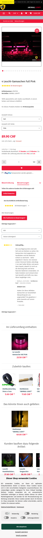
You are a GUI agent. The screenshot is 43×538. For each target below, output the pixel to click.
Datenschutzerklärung (8, 507)
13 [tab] (27, 70)
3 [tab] (7, 70)
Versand (18, 141)
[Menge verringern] (4, 162)
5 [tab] (11, 70)
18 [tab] (38, 70)
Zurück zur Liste (8, 21)
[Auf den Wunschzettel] (37, 31)
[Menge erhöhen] (39, 162)
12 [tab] (25, 70)
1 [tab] (2, 70)
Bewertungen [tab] (23, 183)
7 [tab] (15, 70)
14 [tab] (29, 70)
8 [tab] (17, 70)
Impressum (20, 507)
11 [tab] (23, 70)
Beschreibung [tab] (8, 183)
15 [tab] (32, 70)
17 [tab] (36, 70)
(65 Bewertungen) (16, 86)
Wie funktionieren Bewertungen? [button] (14, 218)
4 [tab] (9, 70)
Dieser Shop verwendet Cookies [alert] (21, 478)
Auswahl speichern (21, 532)
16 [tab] (34, 70)
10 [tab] (21, 70)
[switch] (7, 513)
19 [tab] (40, 70)
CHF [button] (14, 13)
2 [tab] (4, 70)
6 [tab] (13, 70)
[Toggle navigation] (4, 13)
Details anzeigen (21, 535)
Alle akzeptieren (21, 526)
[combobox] (21, 119)
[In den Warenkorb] (3, 26)
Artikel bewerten (9, 193)
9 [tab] (19, 70)
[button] (10, 13)
